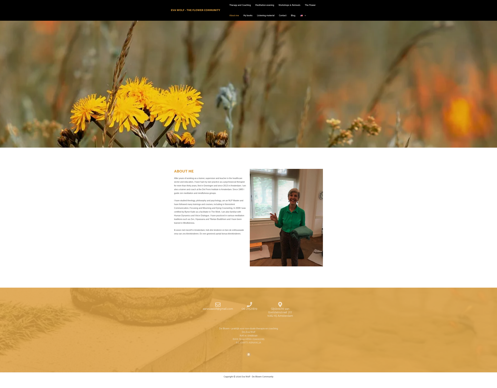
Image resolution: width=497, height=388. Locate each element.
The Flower (310, 5)
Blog (293, 15)
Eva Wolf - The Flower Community (195, 10)
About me (234, 15)
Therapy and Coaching (240, 5)
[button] (304, 15)
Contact (282, 15)
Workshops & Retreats (289, 5)
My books (248, 15)
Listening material (266, 15)
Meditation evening (264, 5)
